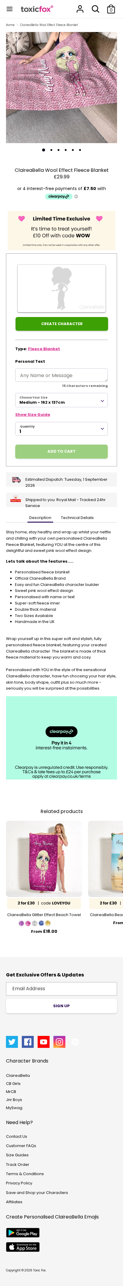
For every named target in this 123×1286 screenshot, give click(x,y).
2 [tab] (51, 150)
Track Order (17, 1164)
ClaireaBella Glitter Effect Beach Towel (44, 915)
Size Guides (17, 1155)
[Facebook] (28, 1042)
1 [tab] (43, 149)
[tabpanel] (61, 87)
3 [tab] (58, 150)
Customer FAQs (21, 1146)
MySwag (14, 1108)
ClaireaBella (18, 1075)
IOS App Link (23, 1247)
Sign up (61, 1006)
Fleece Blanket (44, 349)
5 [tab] (73, 150)
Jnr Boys (14, 1100)
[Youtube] (44, 1042)
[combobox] (61, 400)
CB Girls (13, 1083)
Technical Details (77, 517)
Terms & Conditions (25, 1174)
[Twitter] (12, 1042)
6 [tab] (80, 150)
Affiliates (14, 1202)
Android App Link (23, 1233)
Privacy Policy (19, 1183)
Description (40, 517)
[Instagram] (59, 1042)
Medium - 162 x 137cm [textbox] (42, 402)
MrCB (11, 1091)
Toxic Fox (39, 1270)
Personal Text (30, 361)
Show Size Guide (32, 414)
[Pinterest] (75, 1042)
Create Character (62, 324)
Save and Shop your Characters (37, 1192)
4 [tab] (66, 150)
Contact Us (16, 1136)
